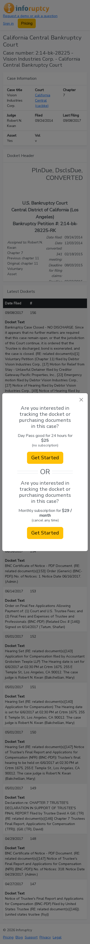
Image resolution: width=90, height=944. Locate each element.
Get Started (45, 457)
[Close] (81, 399)
